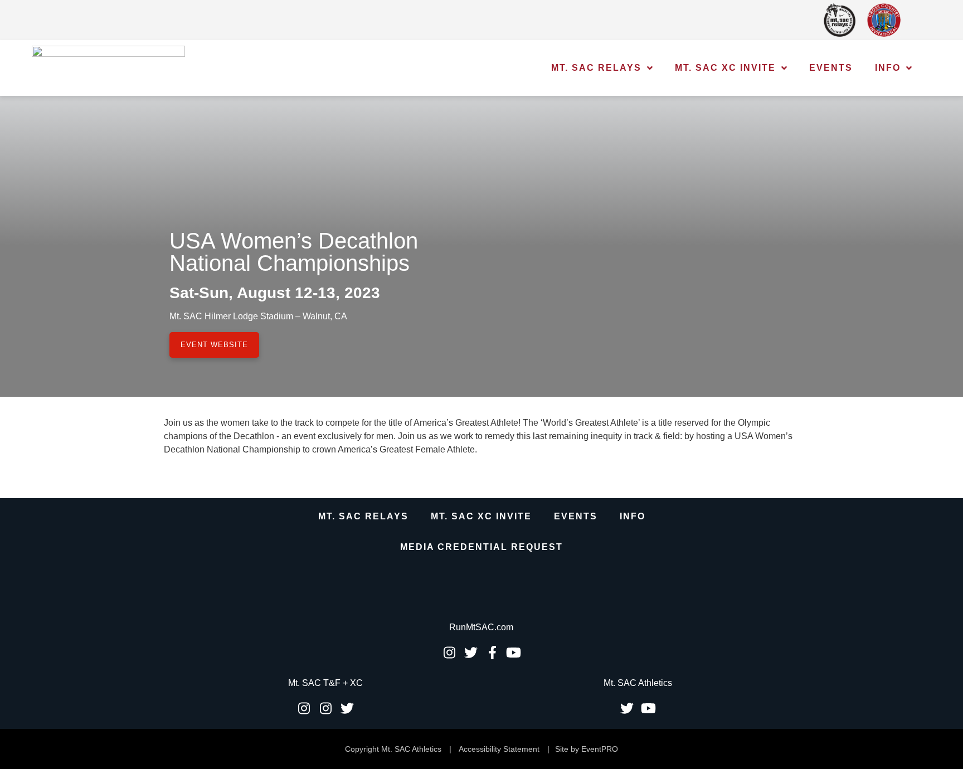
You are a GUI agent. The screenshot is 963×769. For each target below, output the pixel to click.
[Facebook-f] (492, 652)
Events (831, 67)
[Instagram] (449, 652)
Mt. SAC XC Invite (725, 67)
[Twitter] (470, 652)
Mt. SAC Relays (596, 67)
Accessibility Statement (499, 748)
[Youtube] (513, 652)
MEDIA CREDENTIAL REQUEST (481, 547)
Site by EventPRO (586, 748)
